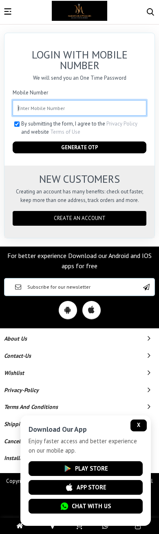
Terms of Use (65, 131)
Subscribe (146, 287)
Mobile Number (30, 92)
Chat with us (91, 506)
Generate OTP (79, 147)
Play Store (91, 468)
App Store (91, 487)
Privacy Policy (121, 123)
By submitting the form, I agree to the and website (79, 127)
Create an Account (80, 218)
